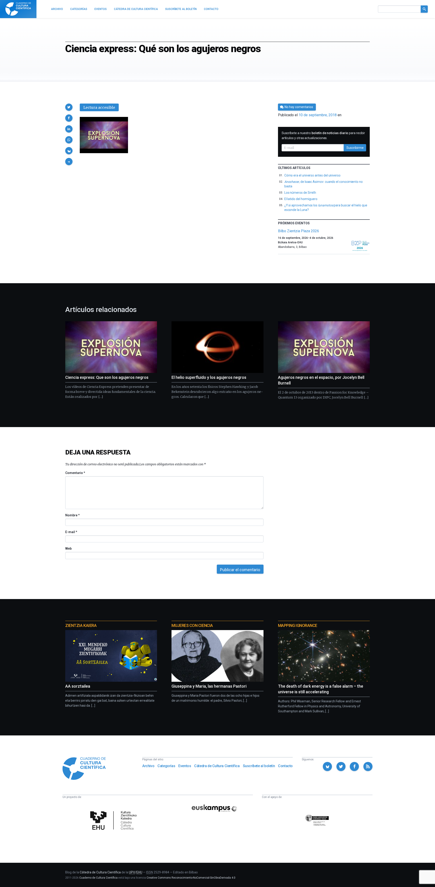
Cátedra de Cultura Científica (216, 766)
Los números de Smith (300, 192)
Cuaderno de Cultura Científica (98, 877)
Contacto (285, 766)
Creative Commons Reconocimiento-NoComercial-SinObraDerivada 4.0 (191, 877)
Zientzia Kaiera (81, 625)
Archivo (148, 766)
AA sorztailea (77, 686)
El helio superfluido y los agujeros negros (209, 377)
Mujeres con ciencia (192, 625)
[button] (68, 107)
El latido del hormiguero (300, 199)
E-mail (71, 532)
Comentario (75, 473)
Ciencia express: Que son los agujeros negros (106, 377)
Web (68, 548)
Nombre (72, 515)
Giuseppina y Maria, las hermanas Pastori (209, 686)
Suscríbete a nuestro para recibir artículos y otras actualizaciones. (323, 135)
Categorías (166, 766)
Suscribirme (355, 148)
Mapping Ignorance (297, 625)
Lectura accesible (99, 107)
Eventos (184, 766)
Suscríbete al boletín (259, 766)
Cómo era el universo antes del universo (312, 175)
